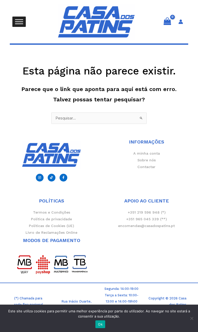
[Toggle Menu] (19, 21)
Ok (100, 324)
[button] (99, 49)
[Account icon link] (180, 21)
